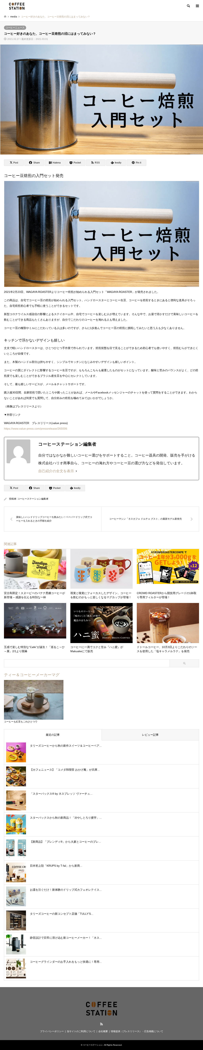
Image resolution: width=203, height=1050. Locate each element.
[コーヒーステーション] (17, 6)
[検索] (188, 6)
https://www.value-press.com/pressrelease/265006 (35, 428)
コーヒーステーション (93, 1045)
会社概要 (103, 1031)
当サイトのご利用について (81, 1031)
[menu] (197, 6)
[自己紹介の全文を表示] (76, 471)
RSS (101, 1024)
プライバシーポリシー (52, 1031)
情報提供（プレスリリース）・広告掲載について (137, 1031)
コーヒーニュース (15, 27)
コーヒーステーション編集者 (32, 498)
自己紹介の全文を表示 (56, 471)
